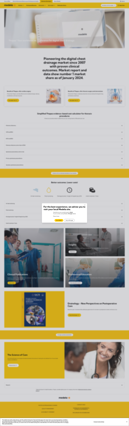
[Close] (126, 421)
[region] (64, 422)
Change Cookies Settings (99, 421)
